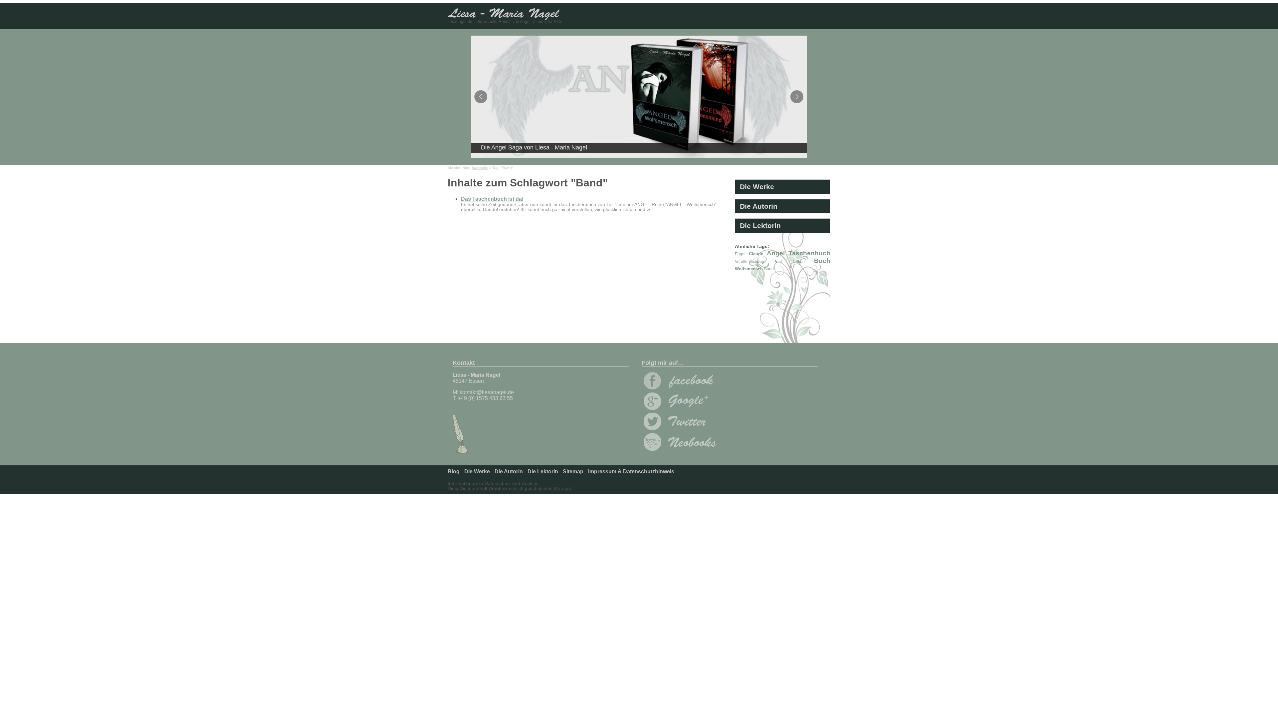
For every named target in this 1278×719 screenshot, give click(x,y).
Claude (756, 253)
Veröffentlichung (749, 262)
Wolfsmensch (749, 268)
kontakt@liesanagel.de (487, 392)
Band (769, 269)
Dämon (798, 262)
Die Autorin (758, 206)
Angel (776, 253)
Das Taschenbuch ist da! (492, 199)
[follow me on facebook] (679, 387)
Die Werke (757, 186)
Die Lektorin (760, 225)
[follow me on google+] (679, 408)
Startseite (480, 168)
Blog (454, 471)
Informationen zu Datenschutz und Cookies (493, 483)
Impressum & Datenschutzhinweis (631, 471)
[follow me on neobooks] (680, 449)
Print (777, 262)
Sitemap (573, 471)
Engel (740, 254)
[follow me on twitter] (679, 428)
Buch (822, 260)
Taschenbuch (809, 253)
